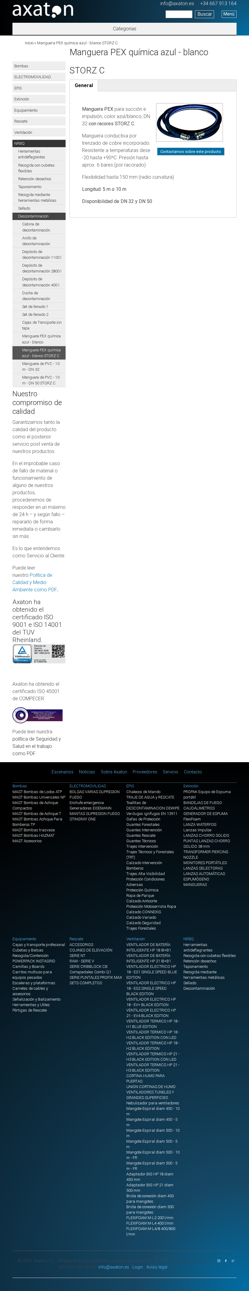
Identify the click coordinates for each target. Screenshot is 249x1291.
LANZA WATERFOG (200, 824)
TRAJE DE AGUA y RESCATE (150, 797)
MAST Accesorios (27, 841)
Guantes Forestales (143, 824)
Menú (228, 14)
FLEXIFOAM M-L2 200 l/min (149, 1217)
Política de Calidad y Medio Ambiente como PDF (34, 582)
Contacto (193, 772)
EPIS (18, 88)
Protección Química (142, 890)
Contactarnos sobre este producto (190, 151)
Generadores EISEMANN (90, 808)
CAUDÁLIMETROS (199, 808)
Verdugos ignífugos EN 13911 (151, 813)
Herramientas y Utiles (31, 1004)
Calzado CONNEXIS (143, 912)
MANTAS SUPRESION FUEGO (95, 813)
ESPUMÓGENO (196, 879)
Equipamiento (25, 110)
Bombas (21, 66)
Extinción (21, 99)
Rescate (20, 121)
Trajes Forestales (141, 928)
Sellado (24, 208)
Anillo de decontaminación (36, 241)
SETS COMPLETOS (86, 983)
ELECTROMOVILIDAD (32, 77)
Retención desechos (34, 179)
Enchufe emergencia (87, 802)
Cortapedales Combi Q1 (90, 972)
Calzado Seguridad (143, 923)
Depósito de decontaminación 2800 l (41, 268)
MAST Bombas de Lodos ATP (37, 791)
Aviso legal (156, 1267)
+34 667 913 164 (218, 3)
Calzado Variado (141, 917)
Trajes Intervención (142, 846)
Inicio (29, 43)
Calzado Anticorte (141, 901)
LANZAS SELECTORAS (203, 868)
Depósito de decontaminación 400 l (40, 282)
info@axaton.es (177, 3)
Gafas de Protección (143, 819)
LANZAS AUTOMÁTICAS (204, 873)
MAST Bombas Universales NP (38, 797)
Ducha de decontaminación (36, 296)
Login (137, 1267)
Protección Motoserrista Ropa (151, 906)
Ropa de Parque (140, 895)
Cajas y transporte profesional (38, 944)
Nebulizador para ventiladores (152, 1103)
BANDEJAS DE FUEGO (202, 802)
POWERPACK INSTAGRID (33, 961)
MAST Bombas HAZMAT (33, 835)
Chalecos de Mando (143, 791)
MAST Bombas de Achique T (36, 813)
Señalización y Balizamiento (36, 999)
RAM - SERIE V (82, 961)
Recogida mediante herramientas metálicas (37, 197)
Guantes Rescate (140, 835)
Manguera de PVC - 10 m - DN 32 (41, 366)
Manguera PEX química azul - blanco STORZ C (41, 353)
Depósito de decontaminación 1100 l (41, 254)
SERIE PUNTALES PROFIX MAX (96, 977)
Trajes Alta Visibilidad (145, 873)
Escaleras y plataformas (33, 983)
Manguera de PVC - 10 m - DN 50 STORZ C (41, 380)
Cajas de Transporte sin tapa (42, 325)
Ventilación (23, 132)
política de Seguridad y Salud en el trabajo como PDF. (36, 746)
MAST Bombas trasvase (33, 830)
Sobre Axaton (114, 772)
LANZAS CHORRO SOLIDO (206, 835)
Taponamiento (29, 186)
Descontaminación (33, 216)
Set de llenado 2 (35, 314)
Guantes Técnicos (141, 841)
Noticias (87, 772)
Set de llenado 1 (35, 306)
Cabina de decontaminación (36, 227)
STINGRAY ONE (83, 819)
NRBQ (19, 143)
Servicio (170, 772)
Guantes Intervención (144, 830)
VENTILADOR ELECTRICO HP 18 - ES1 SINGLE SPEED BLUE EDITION (151, 972)
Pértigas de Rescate (29, 1010)
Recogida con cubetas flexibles (36, 168)
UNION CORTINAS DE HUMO (151, 1086)
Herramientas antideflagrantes (31, 154)
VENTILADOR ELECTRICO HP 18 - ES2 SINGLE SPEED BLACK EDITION (151, 988)
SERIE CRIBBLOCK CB (88, 966)
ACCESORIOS (81, 944)
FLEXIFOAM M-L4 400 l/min (149, 1223)
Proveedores (145, 772)
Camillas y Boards (28, 966)
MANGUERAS (195, 884)
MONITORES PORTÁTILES (205, 862)
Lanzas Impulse (197, 830)
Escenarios (62, 772)
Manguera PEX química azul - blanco (41, 339)
